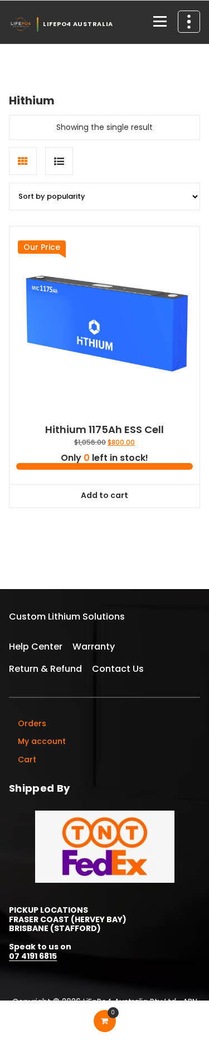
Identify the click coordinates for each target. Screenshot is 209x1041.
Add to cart (104, 495)
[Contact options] (189, 22)
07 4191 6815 (33, 956)
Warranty (93, 646)
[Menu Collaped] (160, 22)
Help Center (35, 646)
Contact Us (118, 668)
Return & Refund (45, 668)
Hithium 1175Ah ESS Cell (104, 429)
